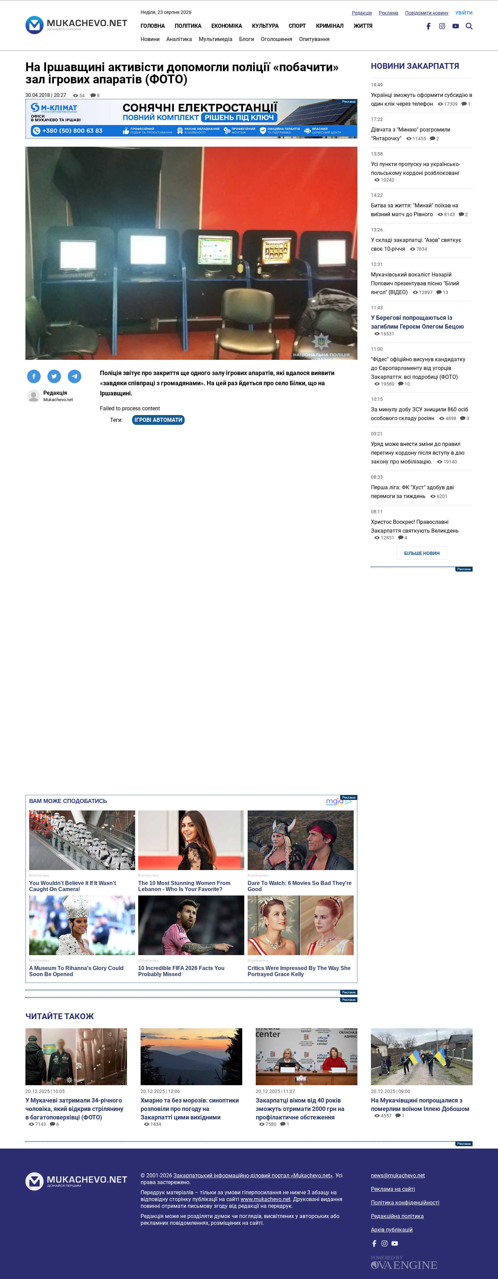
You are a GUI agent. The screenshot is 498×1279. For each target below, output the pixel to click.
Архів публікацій (392, 1229)
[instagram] (442, 27)
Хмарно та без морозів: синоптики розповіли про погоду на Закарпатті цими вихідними (190, 1109)
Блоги (246, 39)
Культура (265, 26)
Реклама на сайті (393, 1189)
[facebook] (428, 27)
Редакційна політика (397, 1216)
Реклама (388, 13)
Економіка (226, 26)
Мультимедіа (215, 39)
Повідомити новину (427, 13)
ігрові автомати (158, 420)
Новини (150, 39)
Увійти (464, 13)
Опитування (314, 39)
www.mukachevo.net (265, 1199)
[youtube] (455, 27)
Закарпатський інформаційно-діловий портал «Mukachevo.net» (253, 1175)
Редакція (362, 13)
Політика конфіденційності (405, 1202)
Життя (363, 26)
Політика (188, 26)
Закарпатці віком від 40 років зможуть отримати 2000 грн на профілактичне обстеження (300, 1109)
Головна (153, 26)
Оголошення (276, 39)
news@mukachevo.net (398, 1175)
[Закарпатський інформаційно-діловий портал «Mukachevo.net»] (76, 26)
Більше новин (422, 553)
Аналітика (179, 39)
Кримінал (330, 26)
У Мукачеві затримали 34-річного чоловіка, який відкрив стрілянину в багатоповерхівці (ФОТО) (74, 1109)
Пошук (469, 26)
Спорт (297, 26)
